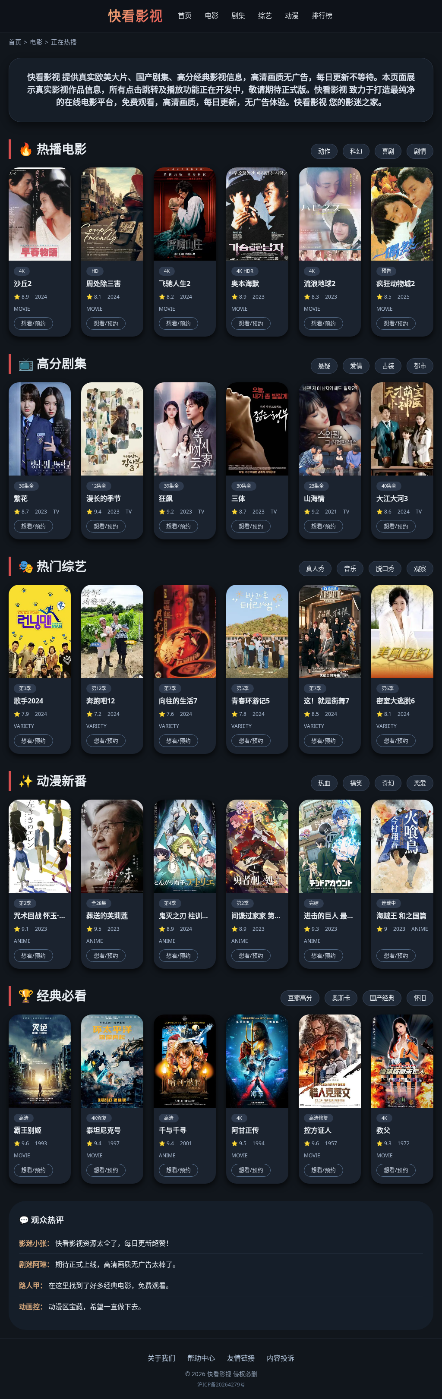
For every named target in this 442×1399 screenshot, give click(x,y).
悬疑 (324, 366)
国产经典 (382, 998)
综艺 (265, 15)
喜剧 (388, 151)
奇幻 (388, 783)
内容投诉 (280, 1358)
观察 (420, 568)
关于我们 (161, 1358)
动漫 (292, 15)
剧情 (420, 151)
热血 (324, 783)
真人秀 (315, 568)
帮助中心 (201, 1358)
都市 (420, 366)
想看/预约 (33, 323)
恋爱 (420, 783)
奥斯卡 (341, 998)
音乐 (350, 568)
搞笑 (356, 783)
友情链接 (241, 1358)
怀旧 (420, 998)
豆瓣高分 (300, 998)
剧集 (238, 15)
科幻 (356, 151)
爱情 (356, 366)
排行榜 (322, 15)
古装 (388, 366)
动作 (324, 151)
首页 (185, 15)
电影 (211, 15)
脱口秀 (385, 568)
